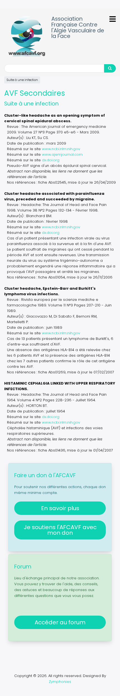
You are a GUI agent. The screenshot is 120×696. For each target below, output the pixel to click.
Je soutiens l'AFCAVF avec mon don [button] (60, 530)
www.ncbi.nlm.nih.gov (61, 149)
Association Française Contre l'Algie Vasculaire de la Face (77, 27)
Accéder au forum (60, 622)
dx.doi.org (50, 160)
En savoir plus (60, 508)
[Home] (26, 36)
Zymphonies (60, 681)
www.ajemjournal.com (62, 154)
